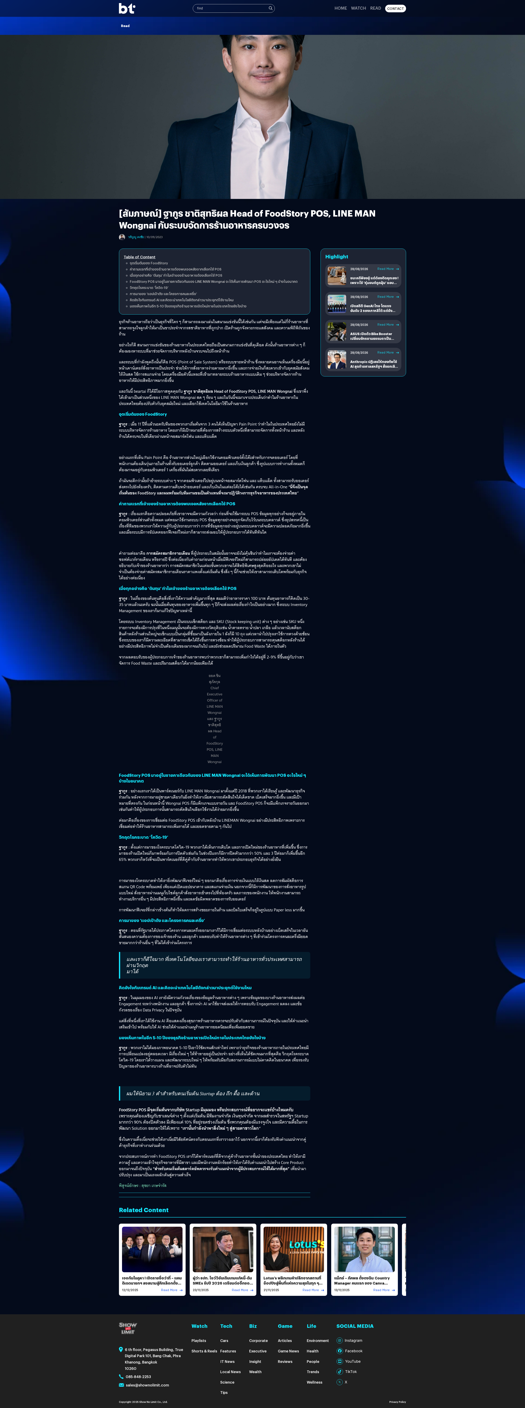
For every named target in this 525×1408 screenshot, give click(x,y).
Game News (288, 1350)
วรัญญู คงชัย (136, 237)
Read (375, 8)
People (313, 1361)
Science (227, 1382)
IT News (227, 1361)
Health (312, 1350)
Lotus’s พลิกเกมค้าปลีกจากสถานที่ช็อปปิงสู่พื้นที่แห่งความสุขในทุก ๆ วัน (292, 1283)
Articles (285, 1340)
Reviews (285, 1361)
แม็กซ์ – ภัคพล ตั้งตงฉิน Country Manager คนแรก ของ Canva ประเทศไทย (362, 1283)
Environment (318, 1340)
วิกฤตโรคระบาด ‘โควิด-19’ (149, 287)
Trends (313, 1371)
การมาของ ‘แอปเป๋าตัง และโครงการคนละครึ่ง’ (163, 293)
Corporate (258, 1340)
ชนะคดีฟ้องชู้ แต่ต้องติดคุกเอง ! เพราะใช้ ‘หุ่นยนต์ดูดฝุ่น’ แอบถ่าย (374, 283)
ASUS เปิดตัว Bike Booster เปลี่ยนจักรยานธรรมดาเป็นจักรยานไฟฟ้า (371, 338)
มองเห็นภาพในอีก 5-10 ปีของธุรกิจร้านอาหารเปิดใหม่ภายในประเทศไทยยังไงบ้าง (188, 306)
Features (228, 1350)
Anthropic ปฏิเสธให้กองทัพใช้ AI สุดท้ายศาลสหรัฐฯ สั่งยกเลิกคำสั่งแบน (373, 366)
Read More (385, 268)
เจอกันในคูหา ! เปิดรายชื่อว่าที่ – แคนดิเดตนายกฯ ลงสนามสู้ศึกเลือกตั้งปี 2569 (152, 1283)
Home (340, 8)
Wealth (255, 1371)
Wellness (314, 1382)
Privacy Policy (397, 1401)
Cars (224, 1340)
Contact (395, 8)
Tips (224, 1392)
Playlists (199, 1340)
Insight (255, 1361)
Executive (258, 1350)
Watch (358, 8)
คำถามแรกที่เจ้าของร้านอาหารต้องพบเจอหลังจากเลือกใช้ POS (175, 269)
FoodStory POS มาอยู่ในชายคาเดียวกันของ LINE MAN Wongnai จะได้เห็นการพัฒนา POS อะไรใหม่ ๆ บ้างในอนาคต (214, 281)
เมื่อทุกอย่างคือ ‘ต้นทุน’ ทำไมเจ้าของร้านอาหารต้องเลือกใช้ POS (176, 275)
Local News (230, 1371)
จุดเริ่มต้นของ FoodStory (149, 263)
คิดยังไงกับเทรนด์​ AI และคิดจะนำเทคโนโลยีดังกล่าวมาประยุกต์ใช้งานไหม (182, 300)
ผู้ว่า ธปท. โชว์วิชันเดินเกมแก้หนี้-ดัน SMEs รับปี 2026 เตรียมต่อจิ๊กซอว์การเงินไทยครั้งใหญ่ (222, 1283)
